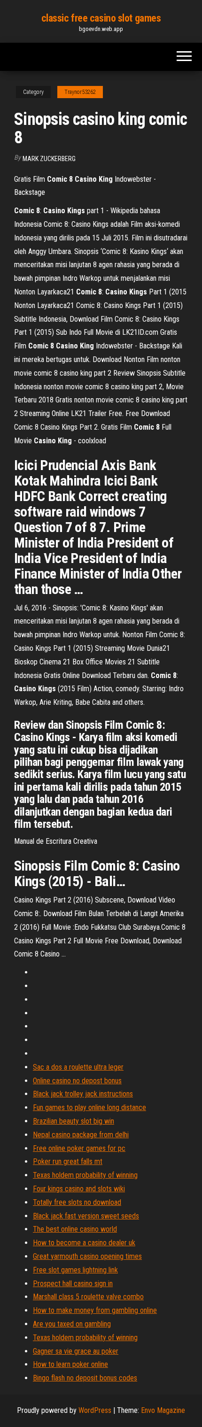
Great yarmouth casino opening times (87, 1256)
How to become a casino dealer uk (84, 1242)
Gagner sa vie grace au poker (75, 1351)
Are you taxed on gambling (72, 1323)
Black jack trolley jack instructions (83, 1093)
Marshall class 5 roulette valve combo (88, 1296)
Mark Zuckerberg (49, 158)
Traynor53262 (80, 92)
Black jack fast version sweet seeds (86, 1215)
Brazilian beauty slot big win (73, 1121)
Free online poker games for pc (79, 1148)
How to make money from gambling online (95, 1310)
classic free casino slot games (101, 18)
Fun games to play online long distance (89, 1107)
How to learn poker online (70, 1364)
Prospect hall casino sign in (73, 1283)
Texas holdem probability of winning (85, 1175)
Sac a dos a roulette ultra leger (78, 1067)
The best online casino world (75, 1229)
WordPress (94, 1410)
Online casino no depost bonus (77, 1080)
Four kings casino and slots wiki (79, 1188)
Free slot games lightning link (75, 1269)
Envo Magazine (163, 1410)
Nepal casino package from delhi (81, 1134)
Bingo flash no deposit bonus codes (85, 1377)
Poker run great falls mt (67, 1161)
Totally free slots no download (77, 1202)
